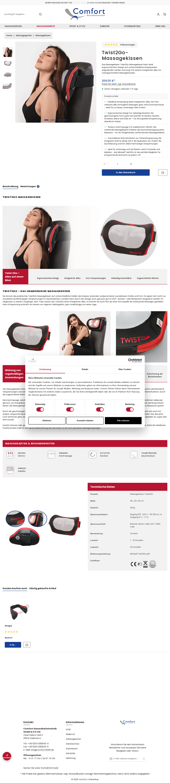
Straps (8, 626)
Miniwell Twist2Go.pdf (140, 553)
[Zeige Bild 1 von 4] (46, 120)
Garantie (70, 753)
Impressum (72, 748)
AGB (68, 729)
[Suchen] (40, 14)
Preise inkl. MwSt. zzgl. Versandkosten (119, 84)
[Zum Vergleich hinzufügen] (162, 172)
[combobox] (20, 14)
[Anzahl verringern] (104, 164)
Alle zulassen (123, 420)
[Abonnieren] (143, 759)
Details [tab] (85, 369)
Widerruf (70, 734)
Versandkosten (76, 773)
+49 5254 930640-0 (38, 743)
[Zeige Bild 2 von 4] (53, 120)
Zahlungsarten (73, 739)
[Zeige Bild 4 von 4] (65, 120)
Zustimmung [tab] (45, 369)
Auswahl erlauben (85, 420)
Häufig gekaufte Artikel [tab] (42, 588)
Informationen (75, 722)
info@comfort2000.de (42, 749)
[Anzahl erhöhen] (131, 164)
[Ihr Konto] (158, 14)
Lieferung (70, 758)
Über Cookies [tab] (124, 369)
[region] (49, 82)
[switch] (70, 409)
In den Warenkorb (125, 172)
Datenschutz (72, 743)
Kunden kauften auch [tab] (15, 588)
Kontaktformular (50, 767)
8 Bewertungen (127, 44)
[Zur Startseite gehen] (85, 14)
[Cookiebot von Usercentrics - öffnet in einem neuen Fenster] (130, 361)
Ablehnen (46, 420)
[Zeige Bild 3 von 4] (59, 120)
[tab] (10, 186)
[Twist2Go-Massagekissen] (55, 82)
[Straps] (17, 610)
